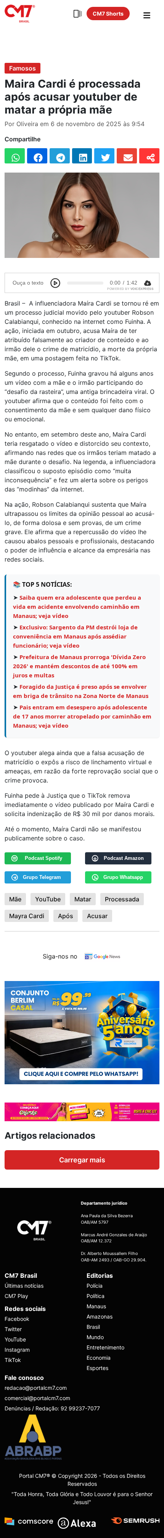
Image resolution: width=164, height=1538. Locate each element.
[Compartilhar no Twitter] (104, 155)
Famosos (22, 68)
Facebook (17, 1319)
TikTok (13, 1360)
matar (82, 899)
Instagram (17, 1349)
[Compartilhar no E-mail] (127, 155)
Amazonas (100, 1316)
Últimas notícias (24, 1285)
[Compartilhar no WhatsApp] (15, 155)
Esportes (97, 1368)
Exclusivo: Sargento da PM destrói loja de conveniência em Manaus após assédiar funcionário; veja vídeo (75, 636)
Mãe (15, 899)
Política (96, 1296)
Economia (99, 1357)
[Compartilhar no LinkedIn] (82, 155)
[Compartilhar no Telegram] (60, 155)
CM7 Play (16, 1296)
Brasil (93, 1327)
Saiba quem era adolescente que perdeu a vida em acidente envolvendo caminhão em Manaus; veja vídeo (77, 606)
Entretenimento (105, 1347)
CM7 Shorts (108, 13)
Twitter (13, 1329)
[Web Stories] (77, 14)
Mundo (95, 1337)
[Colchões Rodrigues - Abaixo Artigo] (82, 1032)
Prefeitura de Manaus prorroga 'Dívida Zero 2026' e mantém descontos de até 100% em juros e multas (79, 666)
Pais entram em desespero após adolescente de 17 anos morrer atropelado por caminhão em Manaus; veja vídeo (82, 716)
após (65, 916)
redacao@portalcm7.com (36, 1387)
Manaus (96, 1306)
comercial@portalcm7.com (37, 1398)
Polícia (95, 1285)
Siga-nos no (60, 956)
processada (122, 899)
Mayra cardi (26, 916)
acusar (97, 916)
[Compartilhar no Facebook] (37, 155)
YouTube (48, 899)
